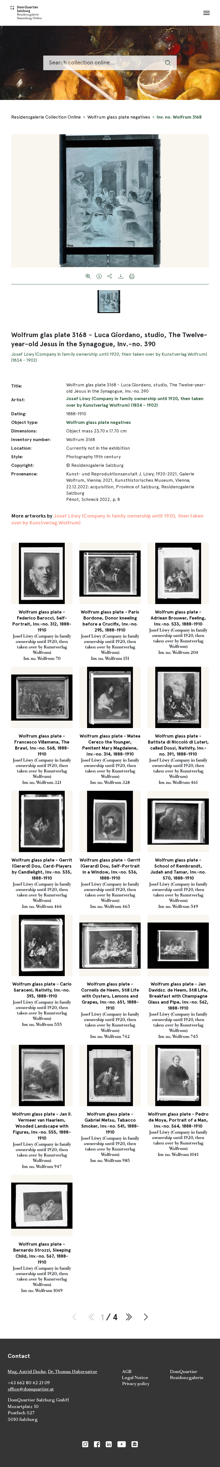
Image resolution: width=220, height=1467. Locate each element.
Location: (21, 448)
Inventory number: (31, 439)
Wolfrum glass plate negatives (118, 117)
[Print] (131, 275)
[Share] (110, 275)
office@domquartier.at (31, 1389)
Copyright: (22, 465)
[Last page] (128, 1317)
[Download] (120, 275)
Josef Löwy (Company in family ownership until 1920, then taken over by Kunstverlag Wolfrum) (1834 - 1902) (134, 402)
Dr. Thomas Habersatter (72, 1371)
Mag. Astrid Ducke (27, 1371)
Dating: (18, 413)
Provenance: (24, 474)
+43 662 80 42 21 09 (29, 1383)
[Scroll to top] (207, 1454)
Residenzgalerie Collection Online (46, 117)
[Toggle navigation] (206, 13)
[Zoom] (88, 275)
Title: (16, 386)
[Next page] (146, 1317)
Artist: (18, 399)
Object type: (24, 422)
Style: (17, 456)
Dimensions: (24, 431)
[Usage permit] (99, 275)
